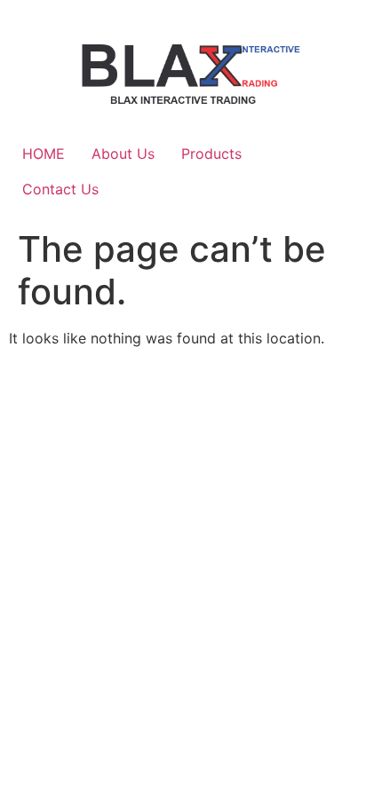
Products (211, 153)
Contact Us (60, 189)
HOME (43, 153)
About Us (123, 153)
